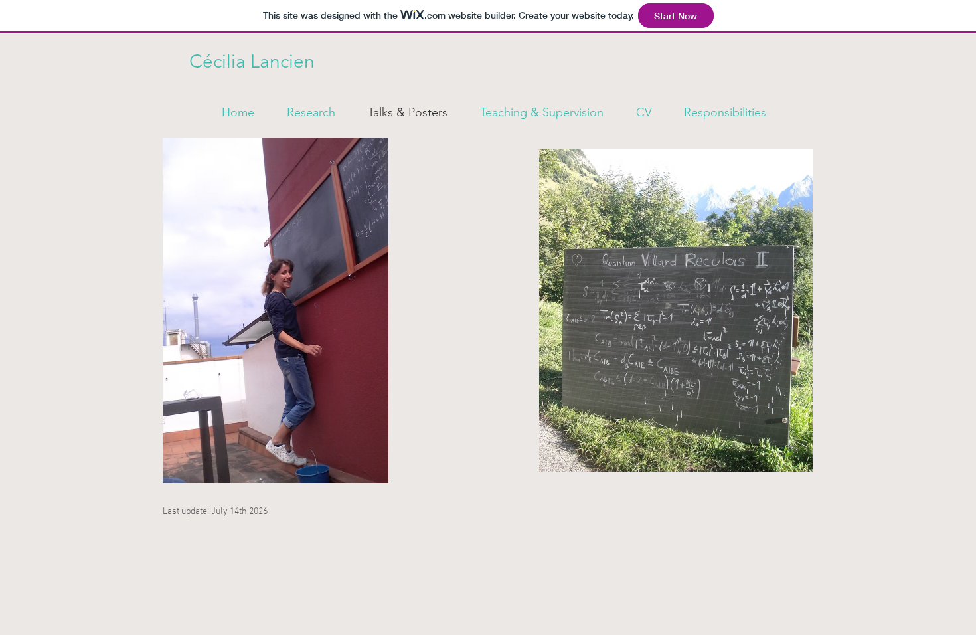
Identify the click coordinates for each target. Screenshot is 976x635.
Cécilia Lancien (252, 61)
